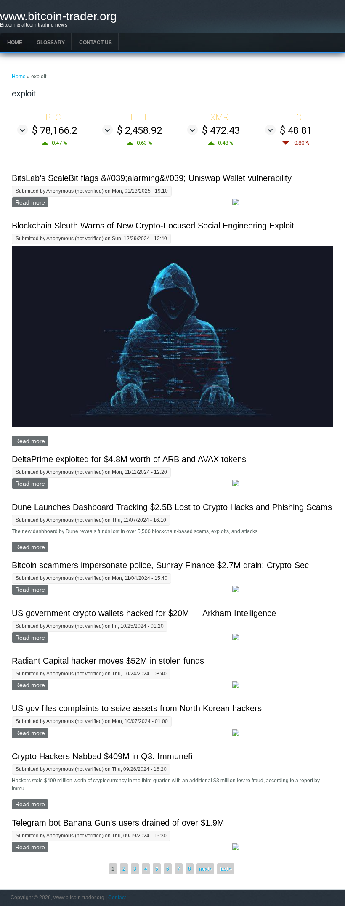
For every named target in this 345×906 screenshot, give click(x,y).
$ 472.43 (221, 130)
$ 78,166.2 (54, 130)
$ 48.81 (296, 130)
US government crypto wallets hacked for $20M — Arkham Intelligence (144, 613)
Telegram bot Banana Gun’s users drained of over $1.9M (118, 822)
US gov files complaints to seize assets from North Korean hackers (137, 708)
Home (14, 42)
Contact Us (95, 42)
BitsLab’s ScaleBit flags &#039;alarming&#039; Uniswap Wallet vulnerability (152, 178)
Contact (117, 898)
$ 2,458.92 (139, 130)
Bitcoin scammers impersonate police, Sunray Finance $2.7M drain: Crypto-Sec (160, 565)
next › (205, 869)
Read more (31, 202)
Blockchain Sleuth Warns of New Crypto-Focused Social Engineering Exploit (153, 225)
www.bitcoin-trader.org (58, 16)
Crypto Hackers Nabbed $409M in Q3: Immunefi (102, 756)
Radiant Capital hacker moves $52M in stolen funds (108, 660)
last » (226, 869)
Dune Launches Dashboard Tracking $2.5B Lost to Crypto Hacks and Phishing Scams (172, 507)
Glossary (51, 42)
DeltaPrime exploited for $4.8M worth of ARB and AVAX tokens (129, 459)
